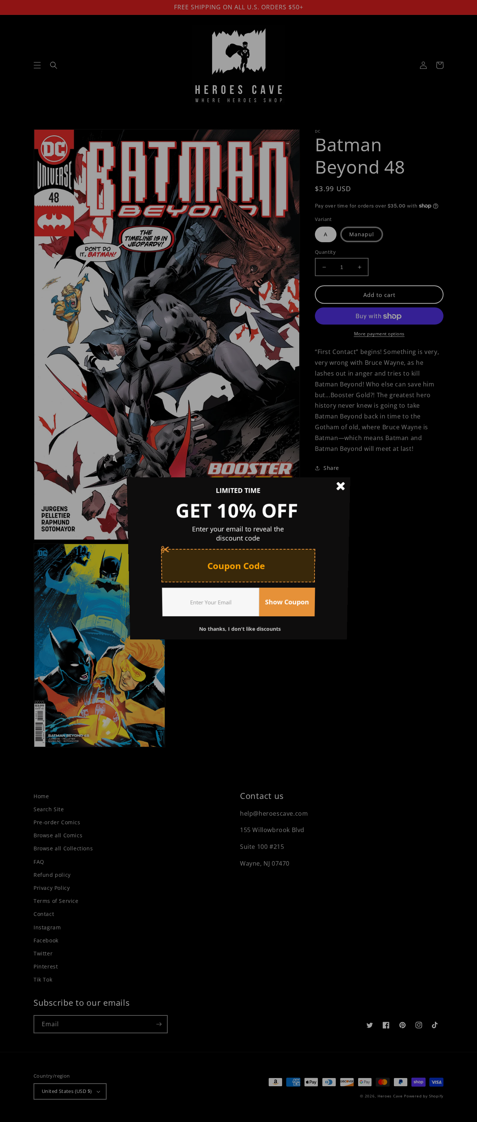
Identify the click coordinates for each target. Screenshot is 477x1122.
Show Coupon (288, 604)
